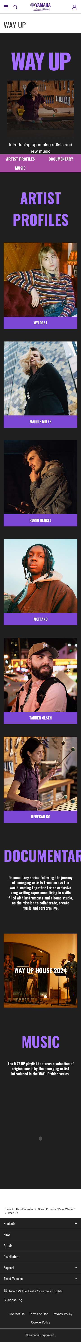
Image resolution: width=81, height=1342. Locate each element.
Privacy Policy (62, 1314)
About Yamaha (25, 1209)
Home (7, 1209)
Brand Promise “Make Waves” (56, 1209)
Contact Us (17, 1314)
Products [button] (9, 1223)
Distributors (11, 1256)
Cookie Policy (40, 1322)
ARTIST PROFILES (20, 159)
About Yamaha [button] (13, 1278)
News (7, 1234)
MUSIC (20, 168)
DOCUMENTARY (61, 159)
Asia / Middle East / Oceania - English (35, 1291)
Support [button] (9, 1267)
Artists (8, 1245)
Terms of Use (38, 1314)
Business (10, 1300)
